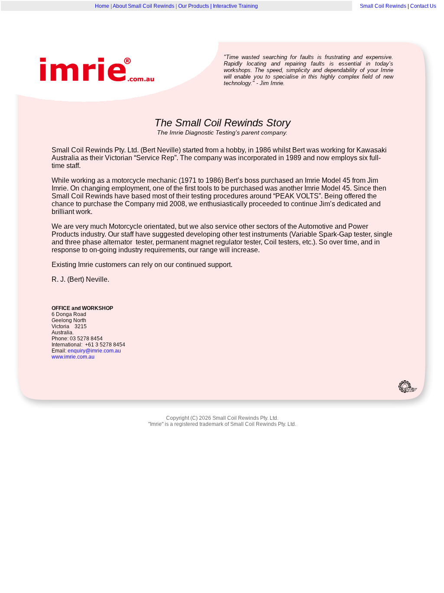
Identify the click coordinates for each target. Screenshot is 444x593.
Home (102, 6)
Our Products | (195, 6)
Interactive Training (235, 6)
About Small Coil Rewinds (143, 6)
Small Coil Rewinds (383, 6)
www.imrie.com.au (73, 357)
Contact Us (423, 6)
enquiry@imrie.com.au (94, 351)
